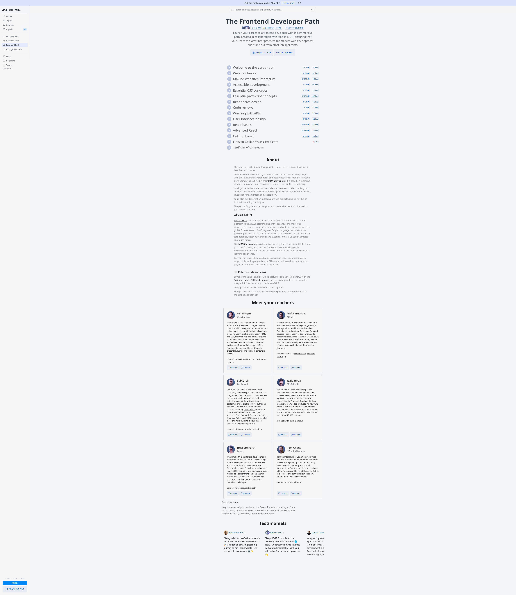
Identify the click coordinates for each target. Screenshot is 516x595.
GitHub (280, 356)
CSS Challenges (241, 479)
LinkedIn (247, 359)
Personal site (300, 353)
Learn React (249, 409)
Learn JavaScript (243, 334)
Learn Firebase (291, 395)
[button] (288, 3)
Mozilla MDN (240, 220)
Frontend (245, 415)
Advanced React (249, 412)
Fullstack (254, 415)
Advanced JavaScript (286, 468)
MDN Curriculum (276, 180)
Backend (299, 471)
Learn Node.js (283, 465)
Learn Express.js (298, 465)
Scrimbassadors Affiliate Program (251, 280)
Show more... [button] (7, 69)
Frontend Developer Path (302, 331)
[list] (273, 107)
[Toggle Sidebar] (29, 304)
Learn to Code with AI (301, 334)
